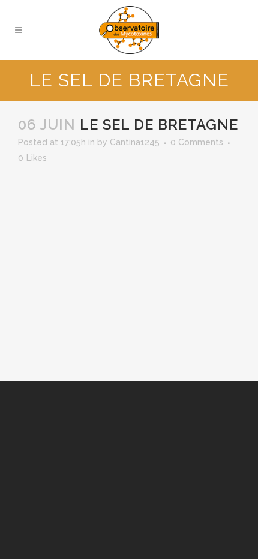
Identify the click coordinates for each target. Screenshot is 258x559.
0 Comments (196, 142)
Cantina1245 (135, 142)
